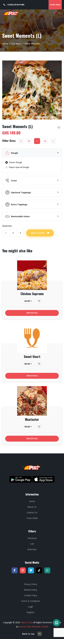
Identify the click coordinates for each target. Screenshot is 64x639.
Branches (32, 549)
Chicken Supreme (32, 293)
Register (31, 612)
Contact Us (32, 512)
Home (5, 43)
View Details (32, 313)
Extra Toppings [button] (19, 204)
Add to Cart (38, 232)
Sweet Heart (32, 356)
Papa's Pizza (27, 622)
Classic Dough (15, 162)
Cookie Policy (30, 595)
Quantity (7, 225)
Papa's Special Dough (19, 167)
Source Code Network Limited (33, 626)
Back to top (28, 633)
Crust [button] (14, 180)
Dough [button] (14, 153)
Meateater (32, 419)
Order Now (55, 4)
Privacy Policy (30, 584)
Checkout (32, 538)
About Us (32, 506)
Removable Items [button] (20, 216)
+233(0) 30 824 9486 (15, 4)
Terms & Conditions (30, 601)
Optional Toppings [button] (21, 192)
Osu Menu (16, 43)
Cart (32, 543)
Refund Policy (30, 589)
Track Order (32, 518)
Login (30, 606)
